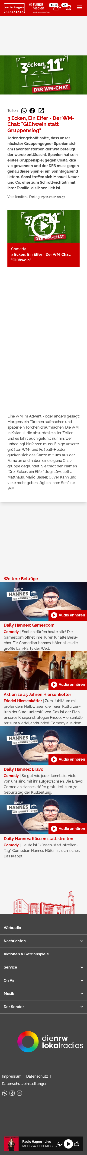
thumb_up (77, 1144)
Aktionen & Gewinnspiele (26, 954)
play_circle (68, 1143)
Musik (9, 993)
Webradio (12, 928)
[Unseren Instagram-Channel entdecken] (19, 1093)
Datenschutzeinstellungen (24, 1084)
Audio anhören (67, 615)
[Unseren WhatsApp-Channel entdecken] (4, 1093)
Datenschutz (37, 1076)
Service (10, 967)
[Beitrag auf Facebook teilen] (32, 110)
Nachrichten (15, 941)
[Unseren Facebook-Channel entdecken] (12, 1093)
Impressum (12, 1076)
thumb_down (60, 1144)
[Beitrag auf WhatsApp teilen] (24, 110)
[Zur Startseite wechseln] (14, 8)
